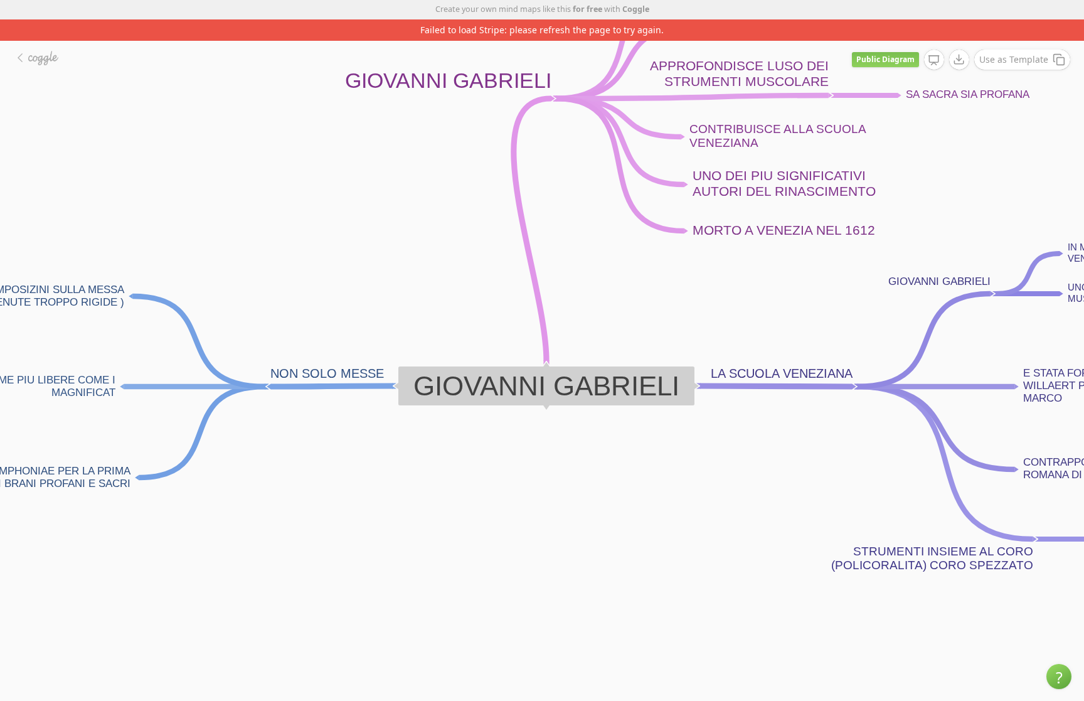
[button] (1058, 676)
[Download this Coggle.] (959, 60)
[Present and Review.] (934, 60)
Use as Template (1013, 59)
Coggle (635, 9)
